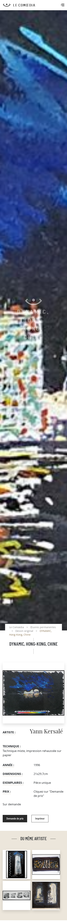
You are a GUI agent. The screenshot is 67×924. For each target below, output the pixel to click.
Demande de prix (14, 818)
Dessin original (24, 631)
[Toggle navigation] (63, 5)
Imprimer (40, 818)
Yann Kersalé (46, 731)
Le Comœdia (16, 627)
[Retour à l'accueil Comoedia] (35, 5)
